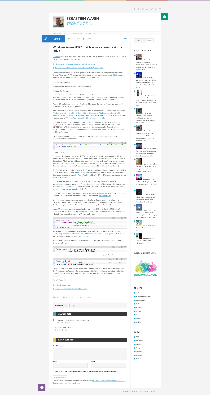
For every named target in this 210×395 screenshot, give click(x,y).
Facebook (138, 9)
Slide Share (155, 9)
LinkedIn (139, 351)
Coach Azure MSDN (110, 75)
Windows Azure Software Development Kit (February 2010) (75, 64)
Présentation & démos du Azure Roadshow (72, 320)
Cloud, (73, 297)
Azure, (68, 297)
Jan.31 (59, 322)
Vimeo (151, 9)
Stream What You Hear (143, 296)
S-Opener (139, 304)
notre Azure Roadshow (92, 163)
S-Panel (138, 311)
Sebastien (89, 38)
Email (93, 361)
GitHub (138, 359)
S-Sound (139, 315)
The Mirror (140, 318)
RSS (134, 9)
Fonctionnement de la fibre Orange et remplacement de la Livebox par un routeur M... (146, 151)
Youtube (139, 355)
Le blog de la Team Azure (63, 285)
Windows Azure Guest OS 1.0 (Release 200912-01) (72, 113)
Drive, (77, 297)
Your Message (57, 346)
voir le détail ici (104, 196)
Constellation (140, 300)
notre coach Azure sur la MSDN (64, 163)
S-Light (138, 322)
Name (55, 361)
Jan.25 (59, 330)
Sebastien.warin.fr (58, 33)
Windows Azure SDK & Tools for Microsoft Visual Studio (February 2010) (79, 68)
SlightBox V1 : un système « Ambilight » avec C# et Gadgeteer (146, 181)
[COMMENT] (41, 387)
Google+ (139, 348)
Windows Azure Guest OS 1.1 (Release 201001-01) (85, 118)
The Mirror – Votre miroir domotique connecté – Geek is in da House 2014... (146, 197)
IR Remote (139, 293)
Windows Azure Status (64, 327)
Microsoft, (82, 297)
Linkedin (146, 9)
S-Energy (139, 307)
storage (88, 297)
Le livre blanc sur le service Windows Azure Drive (71, 289)
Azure (67, 33)
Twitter (142, 9)
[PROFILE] (164, 16)
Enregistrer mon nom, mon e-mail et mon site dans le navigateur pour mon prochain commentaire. (85, 371)
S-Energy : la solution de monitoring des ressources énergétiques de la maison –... (146, 166)
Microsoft (56, 57)
